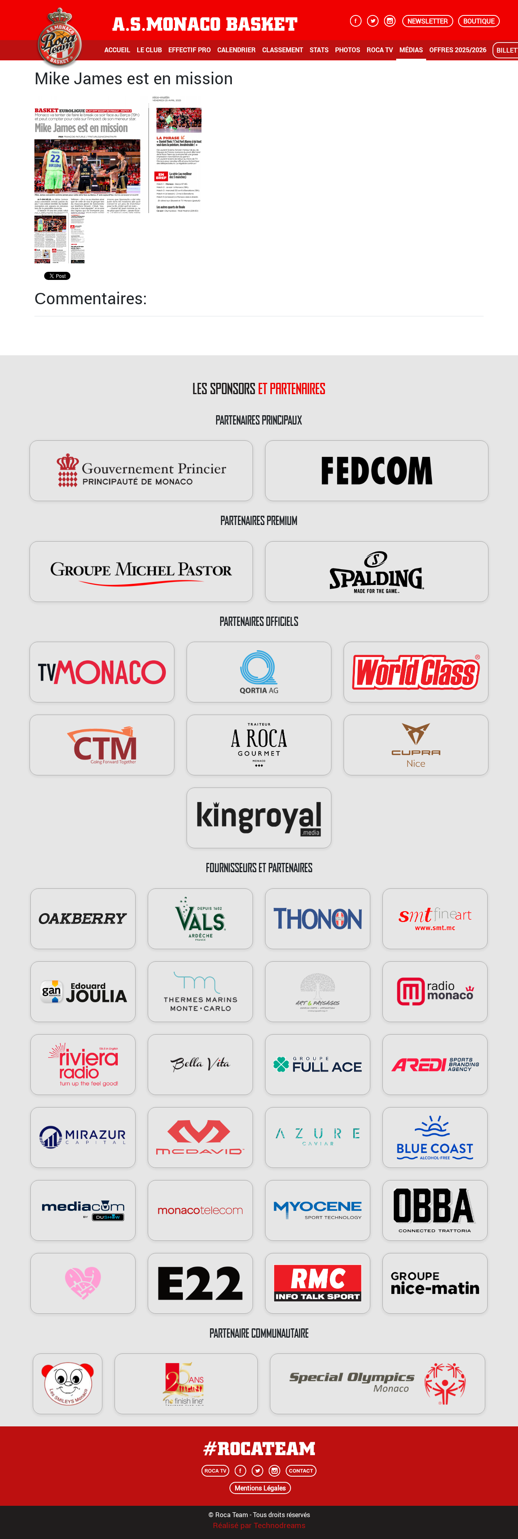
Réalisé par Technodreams (259, 1525)
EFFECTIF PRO (189, 49)
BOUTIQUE (479, 21)
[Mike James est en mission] (118, 153)
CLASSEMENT (282, 49)
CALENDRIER (236, 49)
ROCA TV (380, 49)
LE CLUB (149, 49)
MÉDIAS (411, 49)
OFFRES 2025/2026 (457, 49)
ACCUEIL (117, 49)
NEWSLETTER (428, 21)
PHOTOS (347, 49)
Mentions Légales (260, 1488)
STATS (319, 49)
